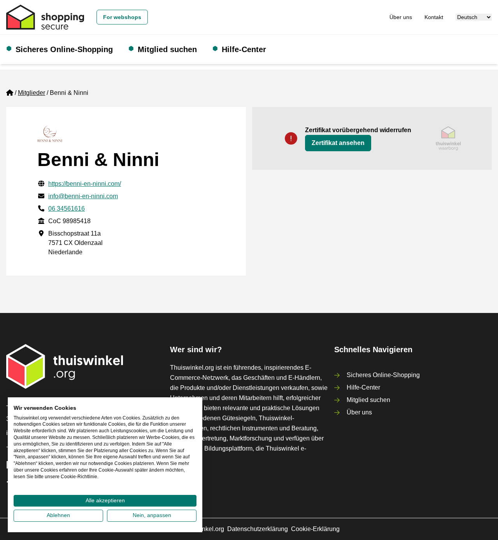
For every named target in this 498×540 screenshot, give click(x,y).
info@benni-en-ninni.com (83, 196)
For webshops (122, 17)
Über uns (400, 17)
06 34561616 (66, 208)
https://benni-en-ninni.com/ (84, 183)
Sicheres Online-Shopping (64, 49)
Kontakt (433, 17)
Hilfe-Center (244, 49)
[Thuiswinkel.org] (45, 17)
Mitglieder (31, 92)
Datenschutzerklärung (257, 529)
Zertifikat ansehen (338, 143)
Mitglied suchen (167, 49)
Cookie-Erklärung (315, 529)
